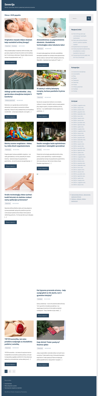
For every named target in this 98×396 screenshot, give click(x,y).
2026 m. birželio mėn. (79, 109)
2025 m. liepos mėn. (78, 133)
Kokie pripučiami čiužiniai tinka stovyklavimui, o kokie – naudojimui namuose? (81, 51)
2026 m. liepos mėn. (78, 107)
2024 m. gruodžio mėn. (79, 148)
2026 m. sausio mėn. (78, 120)
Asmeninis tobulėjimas (79, 71)
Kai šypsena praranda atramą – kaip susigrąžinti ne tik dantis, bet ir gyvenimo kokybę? (51, 292)
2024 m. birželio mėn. (79, 161)
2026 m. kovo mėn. (78, 116)
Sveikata (14, 46)
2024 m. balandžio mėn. (79, 165)
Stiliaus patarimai (10, 100)
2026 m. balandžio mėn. (79, 114)
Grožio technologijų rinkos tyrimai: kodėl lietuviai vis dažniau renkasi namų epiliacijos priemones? (18, 197)
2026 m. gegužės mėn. (79, 111)
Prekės (39, 149)
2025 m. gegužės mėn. (79, 137)
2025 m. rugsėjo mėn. (79, 129)
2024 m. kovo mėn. (78, 167)
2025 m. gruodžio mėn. (79, 122)
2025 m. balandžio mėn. (79, 139)
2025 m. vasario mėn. (78, 144)
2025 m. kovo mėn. (78, 141)
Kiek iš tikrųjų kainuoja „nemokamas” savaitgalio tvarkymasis (79, 36)
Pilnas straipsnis (10, 62)
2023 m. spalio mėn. (78, 178)
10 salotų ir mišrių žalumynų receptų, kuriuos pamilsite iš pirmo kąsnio (51, 91)
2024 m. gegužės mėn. (79, 163)
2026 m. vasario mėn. (78, 118)
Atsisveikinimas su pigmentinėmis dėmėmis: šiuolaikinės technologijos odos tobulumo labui (51, 42)
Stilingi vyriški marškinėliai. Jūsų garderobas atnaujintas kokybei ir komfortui (18, 94)
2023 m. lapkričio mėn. (79, 176)
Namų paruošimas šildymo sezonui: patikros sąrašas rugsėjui (80, 42)
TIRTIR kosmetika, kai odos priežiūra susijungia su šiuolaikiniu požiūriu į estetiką (18, 341)
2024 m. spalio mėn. (78, 152)
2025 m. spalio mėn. (78, 126)
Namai (75, 78)
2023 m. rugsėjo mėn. (79, 180)
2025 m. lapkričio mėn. (79, 124)
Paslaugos (40, 48)
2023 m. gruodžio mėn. (79, 174)
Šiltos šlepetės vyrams (11, 385)
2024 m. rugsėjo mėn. (79, 154)
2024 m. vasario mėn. (79, 169)
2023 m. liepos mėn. (78, 184)
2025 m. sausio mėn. (78, 146)
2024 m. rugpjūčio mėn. (79, 156)
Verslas (75, 91)
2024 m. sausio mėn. (78, 171)
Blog (74, 76)
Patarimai (7, 46)
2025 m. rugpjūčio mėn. (79, 131)
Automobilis (76, 74)
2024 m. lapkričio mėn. (79, 150)
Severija (9, 4)
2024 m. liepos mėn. (78, 159)
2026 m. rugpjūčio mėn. (79, 105)
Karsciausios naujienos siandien (13, 388)
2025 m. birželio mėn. (79, 135)
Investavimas (8, 383)
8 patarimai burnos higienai (80, 46)
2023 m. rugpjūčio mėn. (79, 182)
